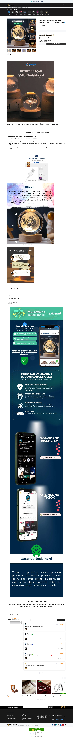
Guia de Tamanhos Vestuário (27, 718)
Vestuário (26, 4)
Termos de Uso (10, 715)
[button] (43, 24)
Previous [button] (8, 54)
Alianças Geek (32, 4)
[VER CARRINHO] (63, 5)
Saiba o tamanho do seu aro (27, 716)
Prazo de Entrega (10, 714)
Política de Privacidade (11, 718)
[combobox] (27, 620)
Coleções (21, 4)
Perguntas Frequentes (26, 714)
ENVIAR (50, 707)
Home (8, 7)
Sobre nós (24, 719)
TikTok (41, 1)
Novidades (45, 4)
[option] (9, 50)
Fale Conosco (24, 715)
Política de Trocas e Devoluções (13, 716)
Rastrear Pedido (51, 4)
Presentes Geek (39, 4)
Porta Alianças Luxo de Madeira (13, 695)
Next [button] (10, 54)
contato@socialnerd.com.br (60, 719)
